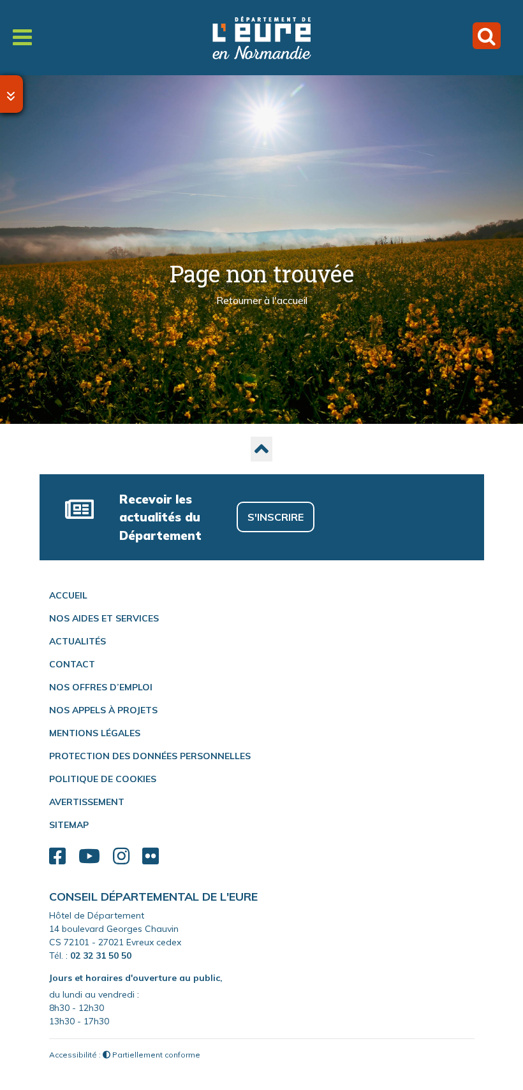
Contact (72, 664)
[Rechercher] (487, 35)
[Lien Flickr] (150, 856)
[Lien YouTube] (89, 856)
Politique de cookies (102, 779)
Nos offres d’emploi (100, 687)
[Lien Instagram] (121, 856)
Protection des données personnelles (150, 756)
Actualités (77, 641)
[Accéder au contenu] (11, 94)
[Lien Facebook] (57, 856)
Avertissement (86, 802)
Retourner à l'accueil (261, 300)
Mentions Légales (94, 733)
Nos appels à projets (103, 710)
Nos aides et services (104, 618)
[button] (261, 449)
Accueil (68, 595)
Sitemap (69, 825)
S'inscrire (275, 517)
